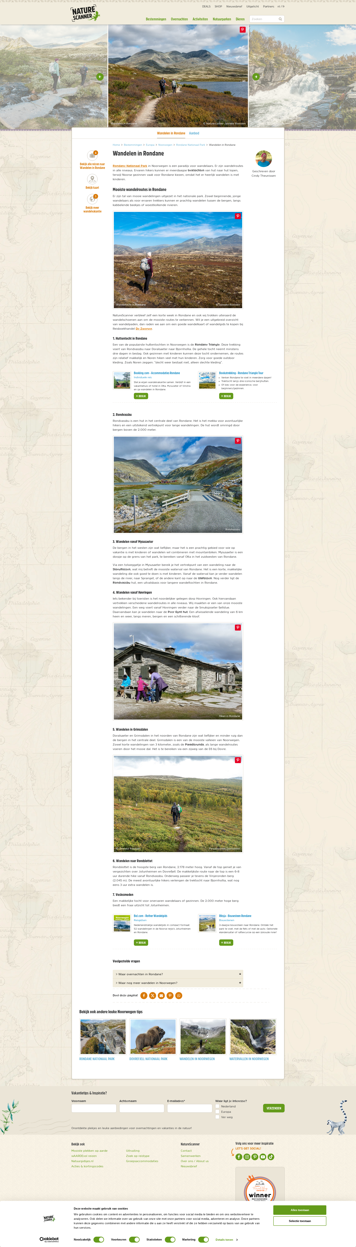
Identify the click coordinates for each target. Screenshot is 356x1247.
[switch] (134, 1240)
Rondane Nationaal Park (130, 166)
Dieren (240, 19)
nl (279, 6)
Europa (226, 1111)
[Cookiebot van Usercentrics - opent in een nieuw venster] (49, 1240)
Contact (186, 1150)
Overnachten (179, 19)
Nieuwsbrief (234, 6)
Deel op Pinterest (238, 216)
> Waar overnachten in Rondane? (139, 974)
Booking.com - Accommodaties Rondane (157, 373)
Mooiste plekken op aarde (89, 1150)
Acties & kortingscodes (87, 1166)
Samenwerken (191, 1155)
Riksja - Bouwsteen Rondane (235, 916)
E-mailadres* (176, 1101)
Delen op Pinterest (242, 30)
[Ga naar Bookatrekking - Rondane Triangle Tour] (207, 380)
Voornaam (78, 1101)
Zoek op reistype (137, 1155)
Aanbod (194, 133)
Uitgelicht (252, 6)
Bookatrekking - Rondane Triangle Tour (241, 373)
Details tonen (224, 1239)
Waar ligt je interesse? (231, 1101)
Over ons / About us (195, 1160)
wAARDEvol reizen (84, 1155)
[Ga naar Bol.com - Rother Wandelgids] (122, 923)
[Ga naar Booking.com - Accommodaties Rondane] (122, 380)
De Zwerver (144, 328)
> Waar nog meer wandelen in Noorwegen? (146, 982)
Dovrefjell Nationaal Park (148, 1058)
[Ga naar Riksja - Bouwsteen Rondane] (207, 923)
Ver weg (227, 1117)
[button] (100, 76)
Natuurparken (222, 19)
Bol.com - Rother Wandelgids (150, 916)
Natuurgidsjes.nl (82, 1160)
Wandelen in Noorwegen (197, 1058)
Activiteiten (200, 19)
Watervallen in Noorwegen (249, 1058)
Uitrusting (133, 1150)
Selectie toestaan (300, 1221)
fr (284, 6)
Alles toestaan (300, 1210)
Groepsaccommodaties (142, 1160)
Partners (268, 6)
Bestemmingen (156, 19)
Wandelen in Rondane (171, 133)
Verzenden (274, 1108)
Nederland (228, 1106)
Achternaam (128, 1101)
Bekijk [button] (142, 396)
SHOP (218, 6)
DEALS (206, 6)
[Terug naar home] (85, 13)
